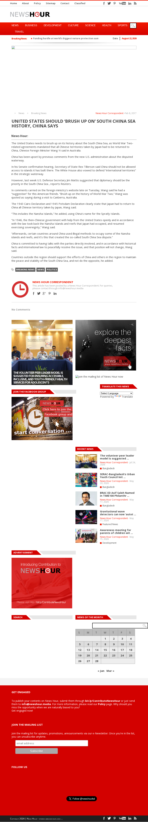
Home (13, 3)
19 (79, 655)
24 (122, 655)
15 (105, 650)
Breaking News (38, 113)
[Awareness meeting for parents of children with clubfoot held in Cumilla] (86, 542)
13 (88, 650)
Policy (37, 3)
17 (122, 650)
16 (113, 650)
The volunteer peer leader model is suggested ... (117, 457)
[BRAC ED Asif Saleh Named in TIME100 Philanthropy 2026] (86, 505)
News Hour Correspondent (109, 113)
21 (96, 655)
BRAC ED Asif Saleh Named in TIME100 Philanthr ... (117, 494)
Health (106, 25)
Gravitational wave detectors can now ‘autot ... (118, 513)
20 (88, 655)
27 (88, 661)
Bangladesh (109, 468)
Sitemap (50, 3)
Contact (64, 3)
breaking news (25, 269)
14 (96, 650)
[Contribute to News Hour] (42, 607)
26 (79, 661)
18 (130, 650)
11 (130, 644)
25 (130, 655)
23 (113, 655)
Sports (122, 25)
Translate (127, 396)
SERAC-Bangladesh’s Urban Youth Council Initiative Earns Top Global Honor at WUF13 (39, 379)
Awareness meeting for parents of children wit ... (116, 531)
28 (96, 661)
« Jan (101, 671)
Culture (73, 25)
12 (79, 650)
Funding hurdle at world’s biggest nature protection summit (68, 38)
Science (90, 25)
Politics (52, 269)
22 (105, 655)
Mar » (110, 671)
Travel (19, 31)
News (15, 25)
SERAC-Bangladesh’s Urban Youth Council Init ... (117, 475)
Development (53, 25)
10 (122, 644)
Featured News (110, 524)
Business (31, 25)
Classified (79, 3)
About (25, 3)
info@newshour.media (36, 704)
